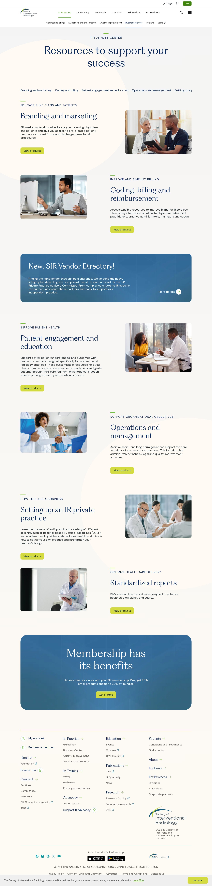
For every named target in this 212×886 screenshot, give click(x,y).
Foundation (27, 763)
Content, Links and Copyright (85, 873)
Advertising (156, 788)
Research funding (116, 798)
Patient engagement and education (105, 90)
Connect (26, 779)
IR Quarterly (113, 777)
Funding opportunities (76, 788)
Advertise (112, 873)
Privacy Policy (56, 873)
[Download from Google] (116, 860)
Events (110, 744)
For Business (158, 777)
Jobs (23, 808)
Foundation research (119, 804)
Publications (115, 765)
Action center (71, 803)
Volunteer (26, 796)
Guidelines (69, 744)
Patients (155, 739)
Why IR (67, 776)
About (153, 760)
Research (112, 792)
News (109, 783)
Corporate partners (161, 794)
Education (113, 739)
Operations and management (151, 90)
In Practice (71, 739)
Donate (26, 758)
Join (187, 3)
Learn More (138, 880)
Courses (111, 750)
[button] (32, 150)
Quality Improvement (76, 755)
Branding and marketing (36, 90)
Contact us (157, 873)
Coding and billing (66, 90)
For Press (155, 768)
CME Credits (114, 756)
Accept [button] (197, 880)
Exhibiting (155, 783)
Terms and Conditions (134, 873)
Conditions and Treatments (165, 744)
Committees (28, 790)
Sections (25, 785)
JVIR (109, 771)
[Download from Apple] (96, 860)
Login (169, 3)
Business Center (73, 750)
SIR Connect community (35, 802)
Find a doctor (157, 750)
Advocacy (70, 797)
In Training (70, 771)
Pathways (69, 782)
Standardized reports (76, 761)
